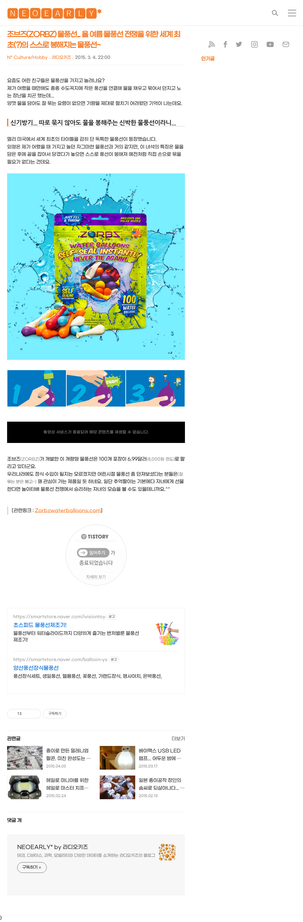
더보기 (178, 739)
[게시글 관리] (34, 713)
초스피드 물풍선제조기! (40, 625)
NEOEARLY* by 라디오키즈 (52, 847)
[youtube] (270, 45)
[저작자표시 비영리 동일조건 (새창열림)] (75, 713)
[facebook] (225, 45)
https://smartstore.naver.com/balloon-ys (60, 659)
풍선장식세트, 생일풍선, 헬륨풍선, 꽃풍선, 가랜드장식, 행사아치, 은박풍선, (87, 676)
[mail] (286, 45)
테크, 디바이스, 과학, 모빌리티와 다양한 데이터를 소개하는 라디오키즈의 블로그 (86, 855)
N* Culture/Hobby (27, 57)
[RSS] (211, 45)
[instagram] (254, 45)
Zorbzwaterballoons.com (68, 510)
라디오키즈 (61, 57)
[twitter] (239, 45)
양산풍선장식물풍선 (36, 668)
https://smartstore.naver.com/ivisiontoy (59, 616)
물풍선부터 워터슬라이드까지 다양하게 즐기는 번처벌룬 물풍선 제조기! (76, 637)
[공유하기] (27, 713)
